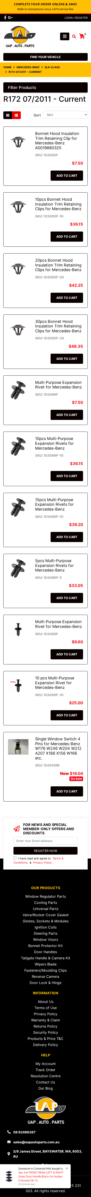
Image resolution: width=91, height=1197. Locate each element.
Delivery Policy (45, 1045)
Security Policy (45, 1032)
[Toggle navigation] (64, 36)
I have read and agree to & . (38, 860)
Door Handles (45, 952)
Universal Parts (45, 908)
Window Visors (45, 939)
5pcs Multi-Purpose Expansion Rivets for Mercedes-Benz (54, 565)
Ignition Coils (46, 927)
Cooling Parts (45, 902)
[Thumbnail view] (7, 115)
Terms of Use (45, 1008)
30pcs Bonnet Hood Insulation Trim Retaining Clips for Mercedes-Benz (58, 326)
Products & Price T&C (45, 1038)
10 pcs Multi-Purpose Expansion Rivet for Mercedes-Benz (54, 683)
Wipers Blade (46, 964)
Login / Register (76, 17)
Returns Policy (45, 1026)
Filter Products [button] (22, 87)
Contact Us (45, 1082)
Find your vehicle (45, 57)
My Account (46, 1063)
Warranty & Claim (45, 1020)
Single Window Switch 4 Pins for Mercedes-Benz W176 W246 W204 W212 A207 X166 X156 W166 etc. (58, 748)
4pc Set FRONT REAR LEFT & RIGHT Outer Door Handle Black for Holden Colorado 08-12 (41, 1176)
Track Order (45, 1070)
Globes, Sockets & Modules (45, 921)
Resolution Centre (46, 1076)
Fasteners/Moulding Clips (45, 970)
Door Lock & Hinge (45, 982)
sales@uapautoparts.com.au (36, 1142)
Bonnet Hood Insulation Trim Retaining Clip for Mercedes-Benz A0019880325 (57, 140)
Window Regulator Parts (45, 896)
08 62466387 (24, 1132)
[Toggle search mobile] (72, 36)
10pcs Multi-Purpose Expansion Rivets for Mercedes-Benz (54, 443)
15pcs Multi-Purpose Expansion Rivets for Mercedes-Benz (54, 504)
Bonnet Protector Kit (45, 945)
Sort (37, 115)
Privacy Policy (42, 862)
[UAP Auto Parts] (19, 36)
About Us (45, 1001)
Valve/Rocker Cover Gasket (46, 915)
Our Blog (45, 1088)
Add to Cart (66, 175)
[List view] (16, 115)
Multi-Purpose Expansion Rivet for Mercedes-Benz (58, 385)
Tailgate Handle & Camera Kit (45, 958)
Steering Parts (45, 933)
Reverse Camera (45, 976)
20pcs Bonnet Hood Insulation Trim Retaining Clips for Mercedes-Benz (58, 265)
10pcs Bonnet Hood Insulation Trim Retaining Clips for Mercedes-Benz (58, 204)
